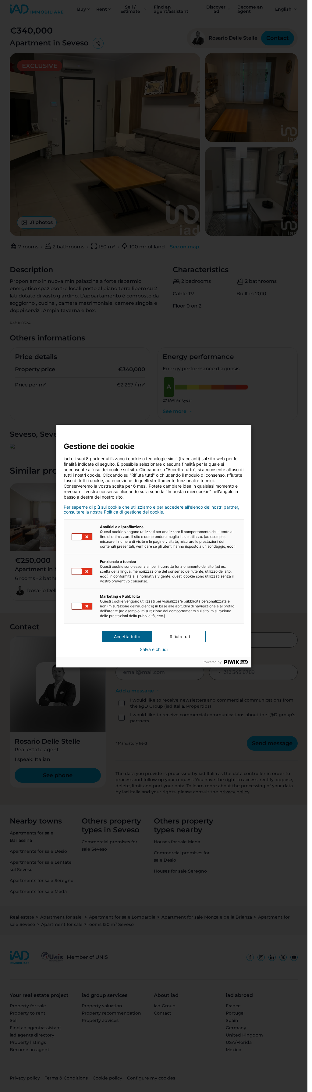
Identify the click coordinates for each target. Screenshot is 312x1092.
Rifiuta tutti (180, 636)
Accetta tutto (127, 636)
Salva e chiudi (154, 649)
